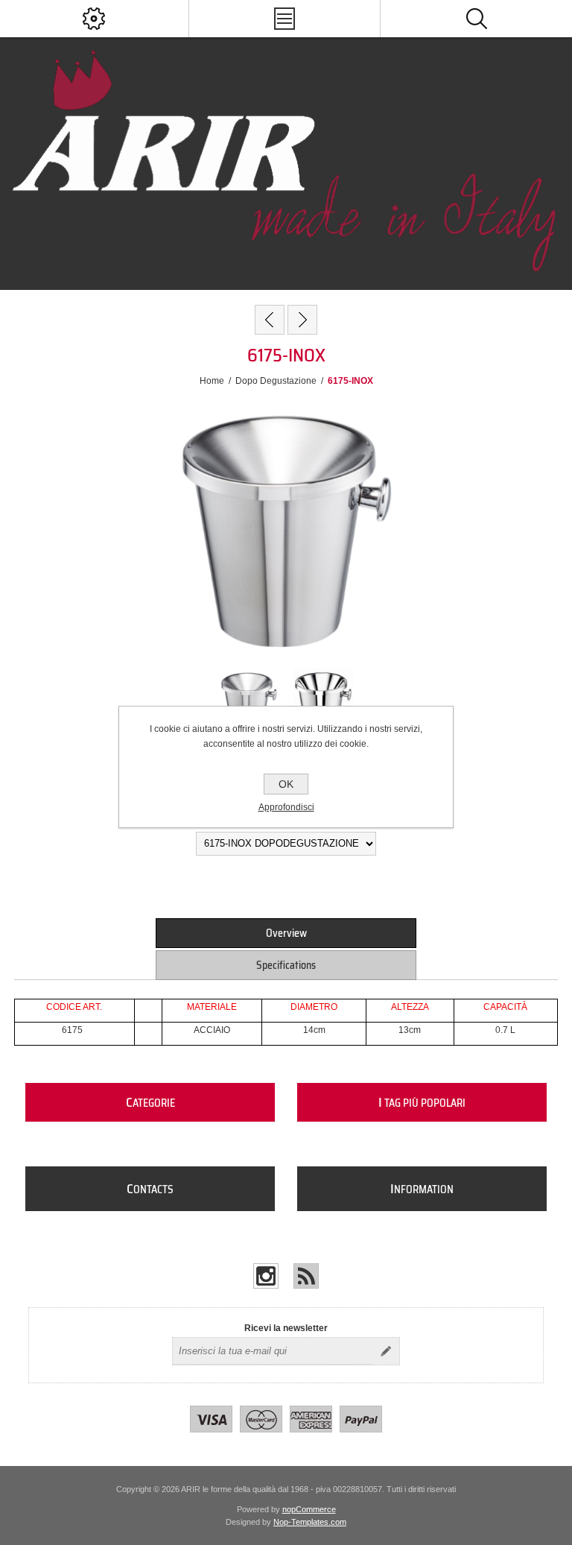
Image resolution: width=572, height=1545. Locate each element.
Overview (286, 933)
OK (286, 784)
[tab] (286, 933)
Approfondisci (286, 807)
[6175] (270, 320)
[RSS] (306, 1276)
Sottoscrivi (385, 1351)
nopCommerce (309, 1509)
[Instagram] (266, 1276)
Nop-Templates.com (309, 1521)
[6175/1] (302, 320)
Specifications (286, 965)
